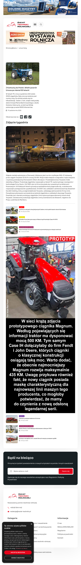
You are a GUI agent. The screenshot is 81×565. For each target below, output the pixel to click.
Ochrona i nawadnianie (38, 523)
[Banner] (40, 7)
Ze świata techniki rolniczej (40, 541)
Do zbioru (34, 531)
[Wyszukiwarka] (41, 24)
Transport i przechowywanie (40, 527)
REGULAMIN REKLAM (65, 527)
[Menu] (35, 24)
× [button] (31, 524)
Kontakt (60, 538)
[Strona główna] (31, 496)
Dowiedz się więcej (21, 548)
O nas (59, 523)
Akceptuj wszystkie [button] (18, 552)
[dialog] (18, 542)
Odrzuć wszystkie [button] (18, 558)
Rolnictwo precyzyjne (38, 534)
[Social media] (21, 116)
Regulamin (53, 477)
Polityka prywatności (65, 534)
